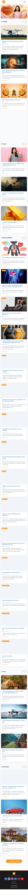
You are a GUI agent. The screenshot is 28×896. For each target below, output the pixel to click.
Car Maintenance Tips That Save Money (12, 815)
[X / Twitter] (9, 878)
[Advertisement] (14, 125)
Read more (4, 51)
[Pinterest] (19, 878)
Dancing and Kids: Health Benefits (11, 572)
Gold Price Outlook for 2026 (9, 222)
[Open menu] (24, 2)
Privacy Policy (14, 883)
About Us (14, 881)
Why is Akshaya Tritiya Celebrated (11, 99)
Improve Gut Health (7, 656)
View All (24, 21)
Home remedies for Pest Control (10, 600)
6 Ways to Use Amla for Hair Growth (11, 486)
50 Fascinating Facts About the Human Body (13, 257)
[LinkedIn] (15, 878)
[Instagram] (12, 878)
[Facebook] (6, 878)
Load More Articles (15, 861)
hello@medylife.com (14, 887)
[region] (14, 12)
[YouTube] (22, 878)
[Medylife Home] (3, 2)
